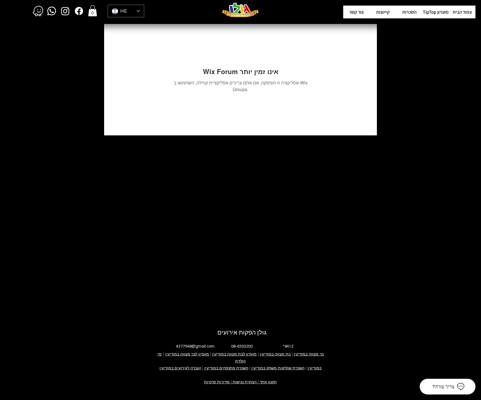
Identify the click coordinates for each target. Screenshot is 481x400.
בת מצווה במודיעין (275, 354)
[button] (436, 12)
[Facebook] (78, 11)
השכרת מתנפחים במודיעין (226, 367)
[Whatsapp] (51, 11)
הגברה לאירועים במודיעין (180, 367)
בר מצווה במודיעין (309, 354)
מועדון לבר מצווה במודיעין (187, 354)
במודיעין (315, 367)
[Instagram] (65, 11)
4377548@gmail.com (195, 346)
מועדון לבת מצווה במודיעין (234, 354)
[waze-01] (38, 11)
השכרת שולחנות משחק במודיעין (278, 367)
